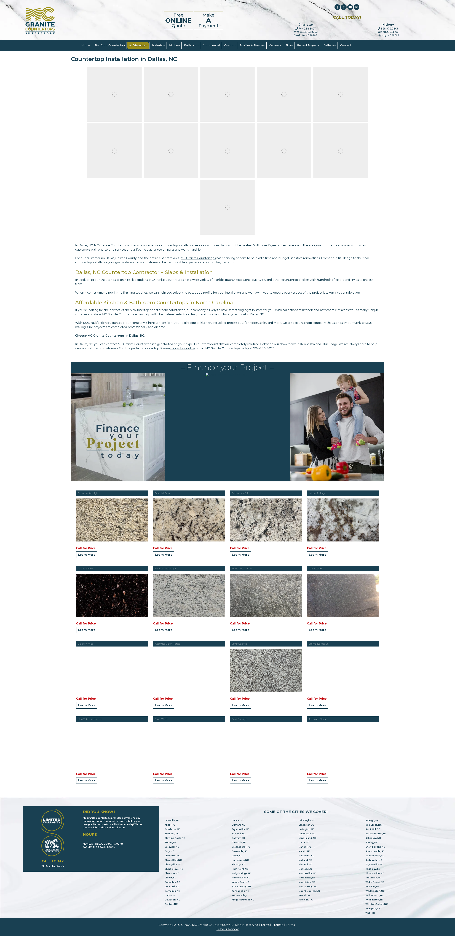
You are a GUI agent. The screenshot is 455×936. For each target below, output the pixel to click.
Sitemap (277, 925)
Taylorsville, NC (374, 864)
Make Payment (208, 20)
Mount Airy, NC (306, 882)
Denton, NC (171, 904)
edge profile (203, 292)
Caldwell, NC (172, 847)
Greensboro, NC (241, 847)
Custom (229, 45)
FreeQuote (178, 20)
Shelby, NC (371, 842)
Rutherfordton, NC (376, 833)
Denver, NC (238, 820)
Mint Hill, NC (305, 864)
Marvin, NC (304, 851)
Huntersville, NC (241, 877)
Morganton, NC (307, 877)
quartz (230, 279)
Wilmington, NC (374, 899)
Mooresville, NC (307, 873)
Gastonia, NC (239, 842)
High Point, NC (240, 869)
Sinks (289, 45)
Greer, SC (237, 855)
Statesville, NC (373, 860)
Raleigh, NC (372, 820)
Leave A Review (227, 929)
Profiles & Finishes (252, 45)
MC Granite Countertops (198, 258)
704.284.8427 (307, 28)
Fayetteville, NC (240, 829)
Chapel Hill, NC (173, 860)
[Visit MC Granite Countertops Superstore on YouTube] (350, 7)
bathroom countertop (169, 310)
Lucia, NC (303, 842)
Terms (265, 925)
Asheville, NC (172, 820)
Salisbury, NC (373, 838)
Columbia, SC (172, 882)
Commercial (211, 45)
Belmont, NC (172, 833)
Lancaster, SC (306, 825)
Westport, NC (373, 908)
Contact (345, 45)
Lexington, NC (306, 829)
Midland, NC (305, 860)
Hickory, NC (238, 864)
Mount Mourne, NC (309, 891)
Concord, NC (172, 886)
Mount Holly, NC (307, 886)
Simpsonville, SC (374, 851)
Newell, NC (304, 895)
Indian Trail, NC (240, 882)
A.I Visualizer (138, 45)
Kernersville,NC (240, 895)
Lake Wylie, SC (306, 820)
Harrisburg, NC (240, 860)
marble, (218, 279)
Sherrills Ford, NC (375, 847)
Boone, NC (171, 842)
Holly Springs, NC (241, 873)
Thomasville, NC (374, 873)
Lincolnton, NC (306, 833)
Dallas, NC (170, 895)
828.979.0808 (389, 28)
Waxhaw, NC (372, 886)
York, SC (370, 913)
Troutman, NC (373, 877)
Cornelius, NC (172, 891)
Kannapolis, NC (240, 891)
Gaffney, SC (238, 838)
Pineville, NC (305, 899)
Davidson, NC (172, 899)
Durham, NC (238, 825)
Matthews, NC (306, 855)
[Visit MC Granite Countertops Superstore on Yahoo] (344, 7)
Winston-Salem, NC (376, 904)
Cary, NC (169, 851)
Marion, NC (304, 847)
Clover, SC (170, 877)
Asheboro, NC (172, 829)
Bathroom (191, 45)
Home (85, 45)
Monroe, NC (305, 869)
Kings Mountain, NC (243, 899)
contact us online (182, 348)
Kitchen (174, 45)
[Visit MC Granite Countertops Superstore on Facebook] (337, 7)
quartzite (258, 279)
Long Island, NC (307, 838)
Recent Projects (308, 45)
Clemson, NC (172, 873)
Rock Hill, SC (372, 829)
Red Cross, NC (373, 825)
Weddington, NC (374, 891)
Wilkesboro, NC (374, 895)
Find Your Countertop (110, 45)
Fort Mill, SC (238, 833)
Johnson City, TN (241, 886)
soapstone (243, 279)
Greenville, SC (239, 851)
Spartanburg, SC (374, 855)
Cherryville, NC (173, 864)
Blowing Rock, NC (175, 838)
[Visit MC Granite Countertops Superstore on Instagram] (356, 7)
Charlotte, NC (172, 855)
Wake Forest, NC (374, 882)
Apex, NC (170, 825)
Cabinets (275, 45)
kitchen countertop (135, 310)
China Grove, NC (174, 869)
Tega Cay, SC (372, 869)
